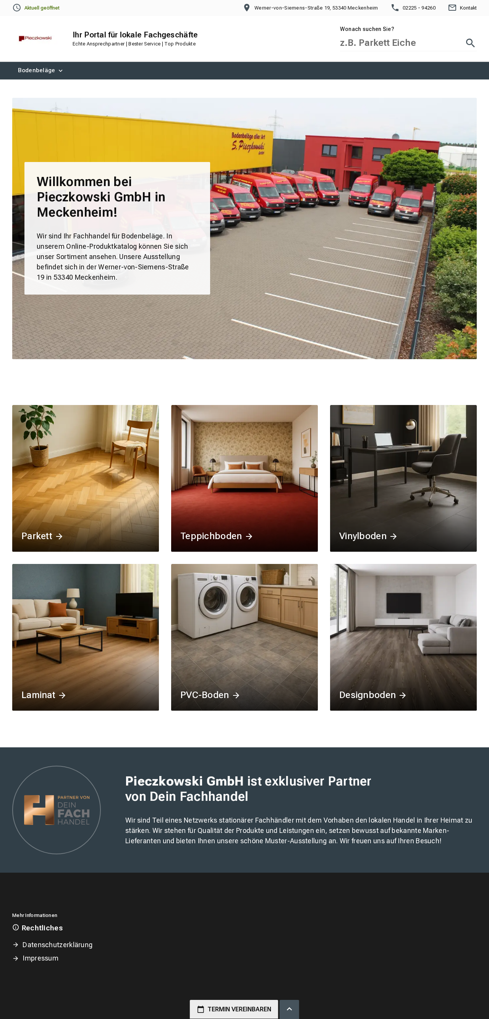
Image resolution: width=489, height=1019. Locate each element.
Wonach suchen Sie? (367, 29)
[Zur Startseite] (35, 38)
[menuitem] (41, 70)
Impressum (40, 958)
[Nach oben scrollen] (289, 1009)
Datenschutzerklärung (57, 945)
